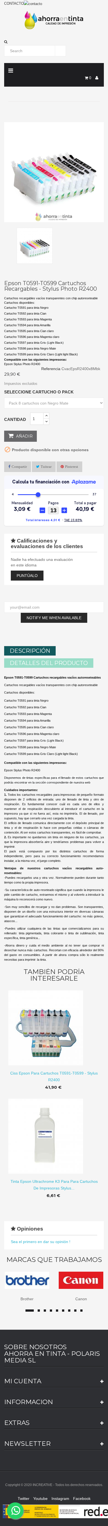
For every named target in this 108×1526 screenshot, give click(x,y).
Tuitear (46, 467)
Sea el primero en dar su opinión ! (40, 1241)
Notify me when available (54, 618)
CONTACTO (14, 3)
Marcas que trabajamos (54, 1259)
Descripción (30, 650)
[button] (54, 42)
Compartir (19, 467)
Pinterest (71, 467)
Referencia (50, 369)
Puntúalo (27, 575)
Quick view (54, 1023)
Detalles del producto (49, 663)
